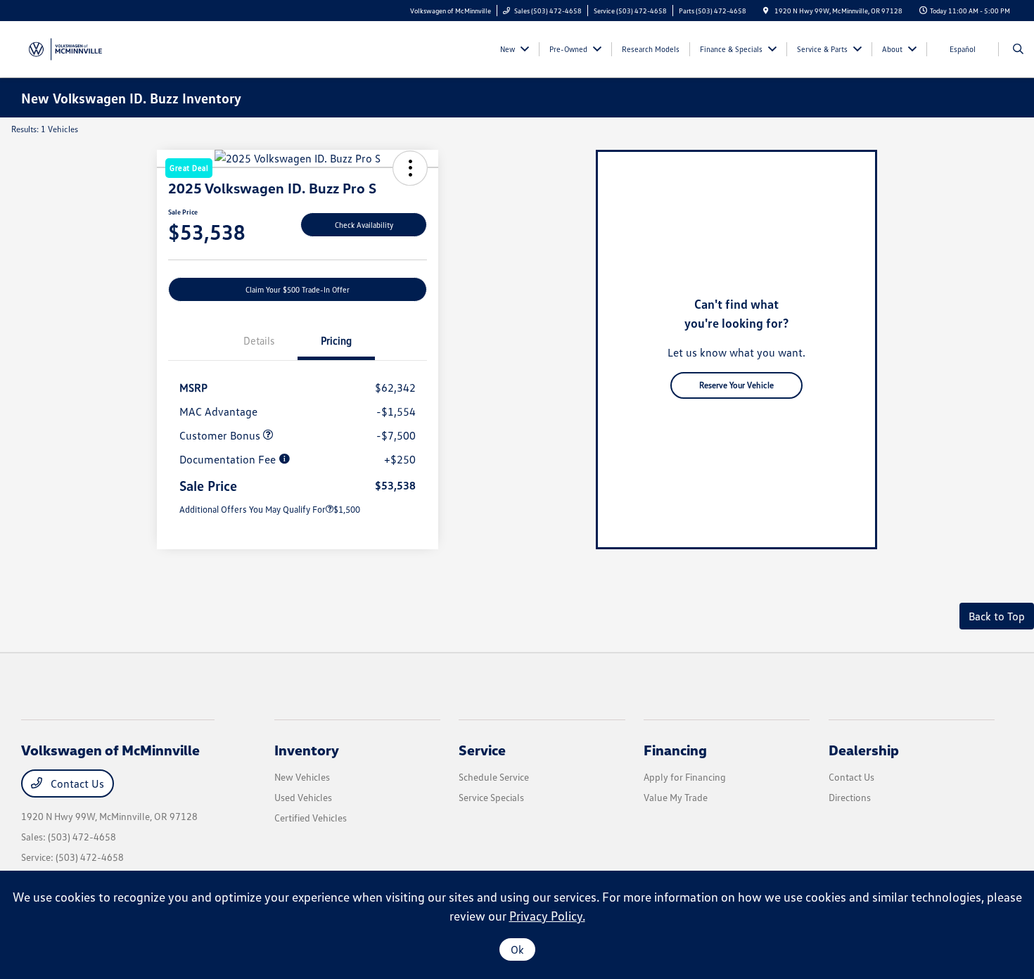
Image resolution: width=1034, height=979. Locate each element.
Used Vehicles (303, 797)
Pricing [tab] (336, 340)
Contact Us (76, 783)
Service (482, 749)
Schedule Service (494, 777)
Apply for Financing (685, 777)
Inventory (306, 749)
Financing (675, 749)
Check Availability (364, 224)
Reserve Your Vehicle (736, 385)
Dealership (864, 749)
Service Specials (491, 797)
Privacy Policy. (547, 915)
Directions (850, 797)
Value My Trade (676, 797)
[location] (766, 10)
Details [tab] (258, 340)
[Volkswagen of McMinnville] (63, 48)
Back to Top (997, 616)
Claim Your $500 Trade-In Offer (297, 289)
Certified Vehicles (310, 818)
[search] (1018, 49)
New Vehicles (302, 777)
